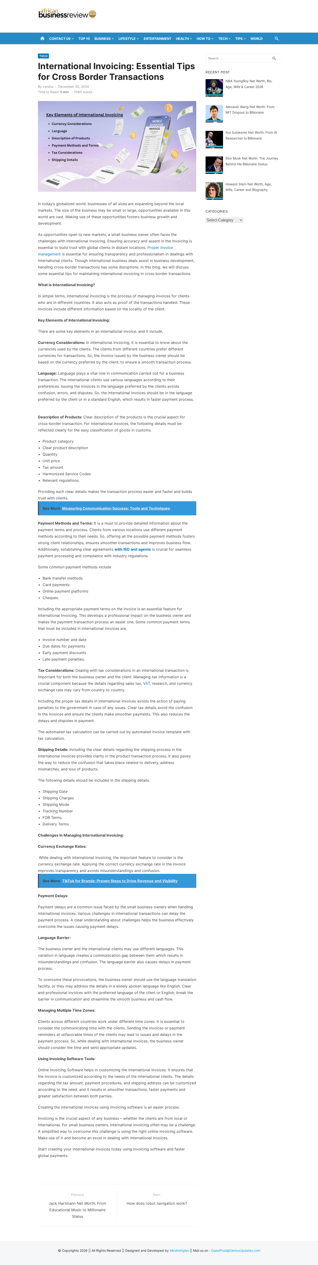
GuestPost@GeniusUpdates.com (235, 1250)
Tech (222, 39)
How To (203, 39)
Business (103, 39)
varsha (48, 86)
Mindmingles (179, 1250)
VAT (146, 683)
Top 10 (84, 39)
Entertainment (157, 39)
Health (182, 39)
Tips (239, 39)
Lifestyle (127, 39)
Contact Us (60, 39)
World (256, 39)
